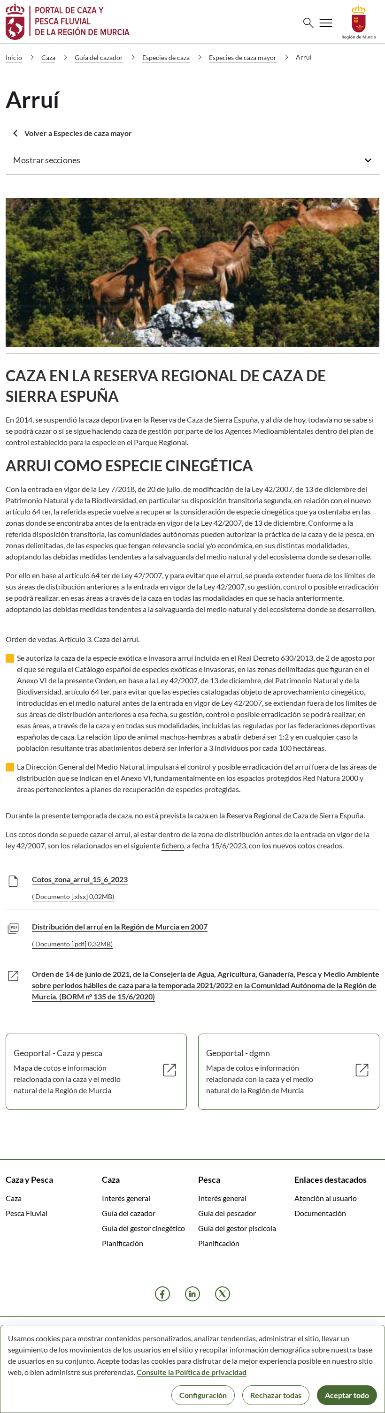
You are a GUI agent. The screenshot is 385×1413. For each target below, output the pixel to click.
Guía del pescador (227, 1213)
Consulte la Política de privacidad (191, 1372)
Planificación (122, 1243)
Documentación (320, 1213)
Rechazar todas (275, 1394)
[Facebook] (162, 1293)
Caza (14, 1198)
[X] (222, 1293)
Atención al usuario (325, 1198)
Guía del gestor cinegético (143, 1228)
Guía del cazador (128, 1213)
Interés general (126, 1198)
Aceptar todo (347, 1394)
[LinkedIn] (192, 1293)
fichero (173, 845)
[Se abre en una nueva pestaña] (359, 20)
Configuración (203, 1394)
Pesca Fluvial (26, 1213)
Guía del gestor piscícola (237, 1228)
